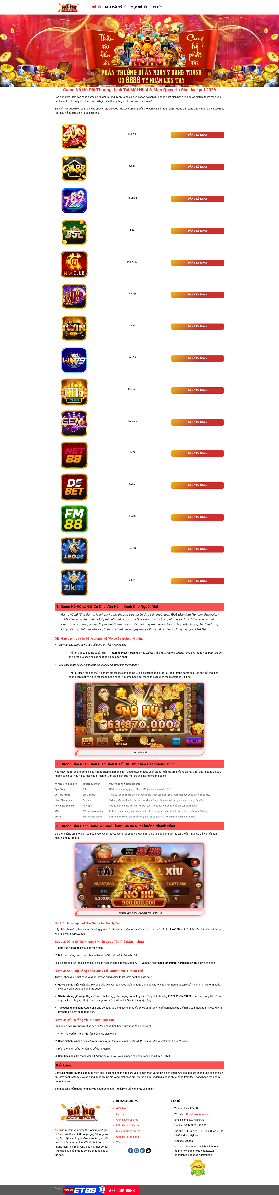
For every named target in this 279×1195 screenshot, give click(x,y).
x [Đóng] (68, 1190)
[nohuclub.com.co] (71, 7)
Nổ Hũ (96, 7)
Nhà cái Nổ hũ (116, 7)
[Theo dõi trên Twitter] (142, 1150)
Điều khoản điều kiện (128, 1125)
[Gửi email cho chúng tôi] (148, 1150)
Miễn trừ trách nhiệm (128, 1131)
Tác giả (120, 1142)
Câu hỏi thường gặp (127, 1136)
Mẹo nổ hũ (139, 7)
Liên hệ (120, 1114)
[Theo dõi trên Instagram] (136, 1150)
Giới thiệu (121, 1108)
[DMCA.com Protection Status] (197, 1168)
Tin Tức (157, 7)
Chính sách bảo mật (127, 1119)
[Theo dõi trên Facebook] (130, 1150)
